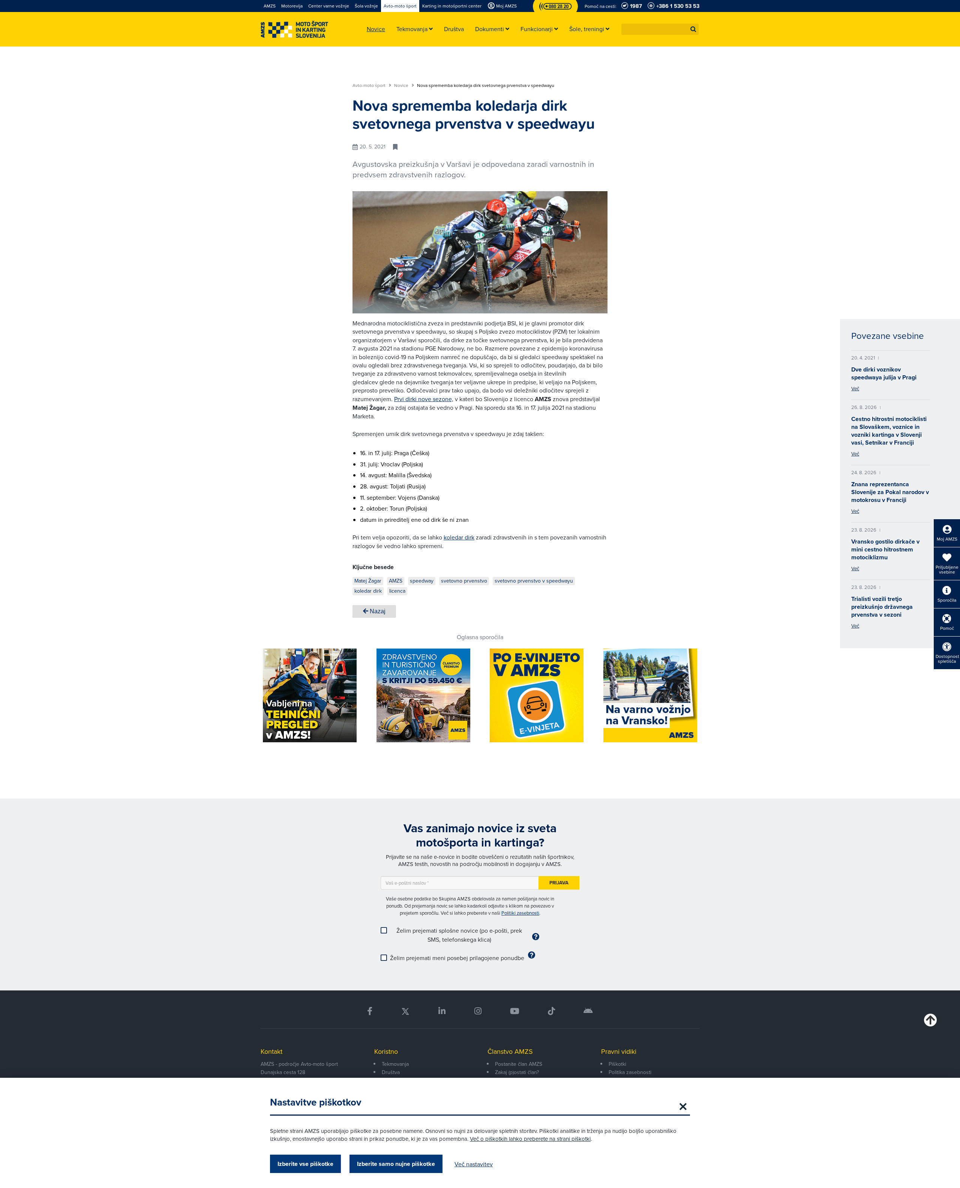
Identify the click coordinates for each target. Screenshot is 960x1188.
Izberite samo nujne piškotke (396, 1164)
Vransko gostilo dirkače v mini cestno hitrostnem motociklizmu (885, 549)
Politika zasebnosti (630, 1072)
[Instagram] (477, 1011)
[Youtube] (514, 1011)
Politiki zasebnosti (520, 912)
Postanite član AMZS (518, 1064)
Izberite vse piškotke (305, 1164)
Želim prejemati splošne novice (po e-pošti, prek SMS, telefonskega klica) (459, 935)
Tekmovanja (395, 1064)
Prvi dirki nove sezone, (423, 399)
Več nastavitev (473, 1164)
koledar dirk (459, 537)
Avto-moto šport (369, 85)
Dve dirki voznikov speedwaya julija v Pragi (883, 373)
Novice (402, 85)
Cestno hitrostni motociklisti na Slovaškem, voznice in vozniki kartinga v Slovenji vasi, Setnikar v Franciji (889, 431)
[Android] (588, 1011)
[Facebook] (370, 1011)
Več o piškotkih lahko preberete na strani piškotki (530, 1139)
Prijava (558, 882)
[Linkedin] (442, 1011)
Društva (391, 1072)
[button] (693, 29)
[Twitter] (405, 1011)
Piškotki (617, 1064)
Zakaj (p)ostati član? (517, 1072)
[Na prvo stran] (294, 29)
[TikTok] (551, 1011)
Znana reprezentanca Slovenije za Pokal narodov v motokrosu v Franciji (890, 492)
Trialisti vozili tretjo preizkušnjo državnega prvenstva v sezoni (882, 607)
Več (855, 388)
